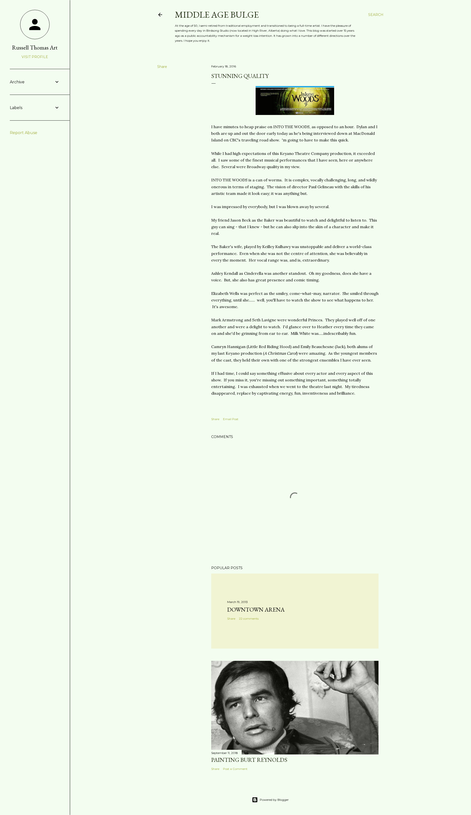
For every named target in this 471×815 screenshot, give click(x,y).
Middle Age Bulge (217, 14)
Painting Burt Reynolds (249, 760)
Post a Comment (235, 769)
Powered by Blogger (274, 800)
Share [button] (162, 66)
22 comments (249, 618)
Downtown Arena (256, 609)
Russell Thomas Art (35, 47)
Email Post (230, 419)
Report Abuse (23, 132)
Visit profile (35, 57)
